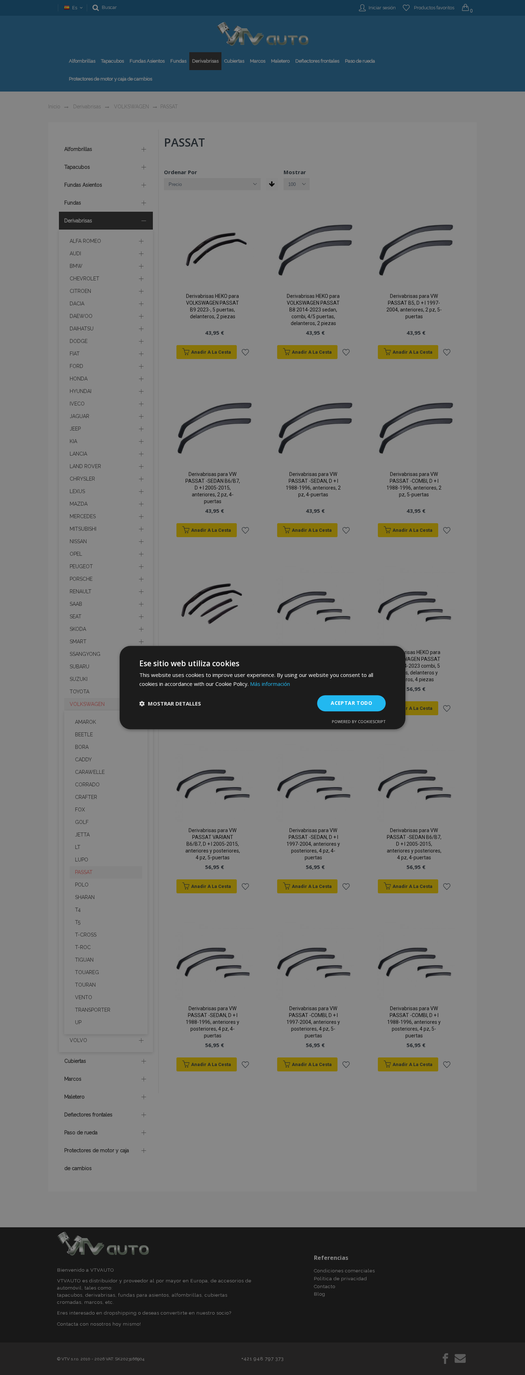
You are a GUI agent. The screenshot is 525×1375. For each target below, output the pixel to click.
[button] (170, 703)
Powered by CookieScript (359, 721)
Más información (270, 683)
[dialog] (262, 688)
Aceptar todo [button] (351, 703)
